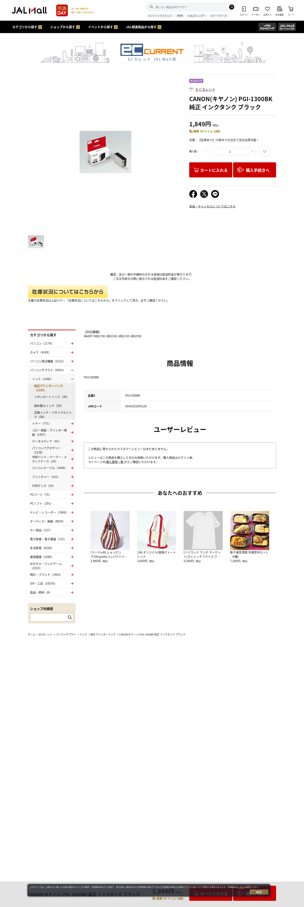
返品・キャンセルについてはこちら (212, 206)
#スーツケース (219, 15)
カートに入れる (214, 170)
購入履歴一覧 (115, 462)
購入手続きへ (257, 170)
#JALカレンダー (197, 15)
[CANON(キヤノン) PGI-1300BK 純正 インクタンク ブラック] (105, 152)
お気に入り (265, 151)
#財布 (180, 15)
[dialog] (148, 890)
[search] (231, 7)
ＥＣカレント (205, 89)
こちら (241, 887)
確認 (259, 892)
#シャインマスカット (160, 15)
